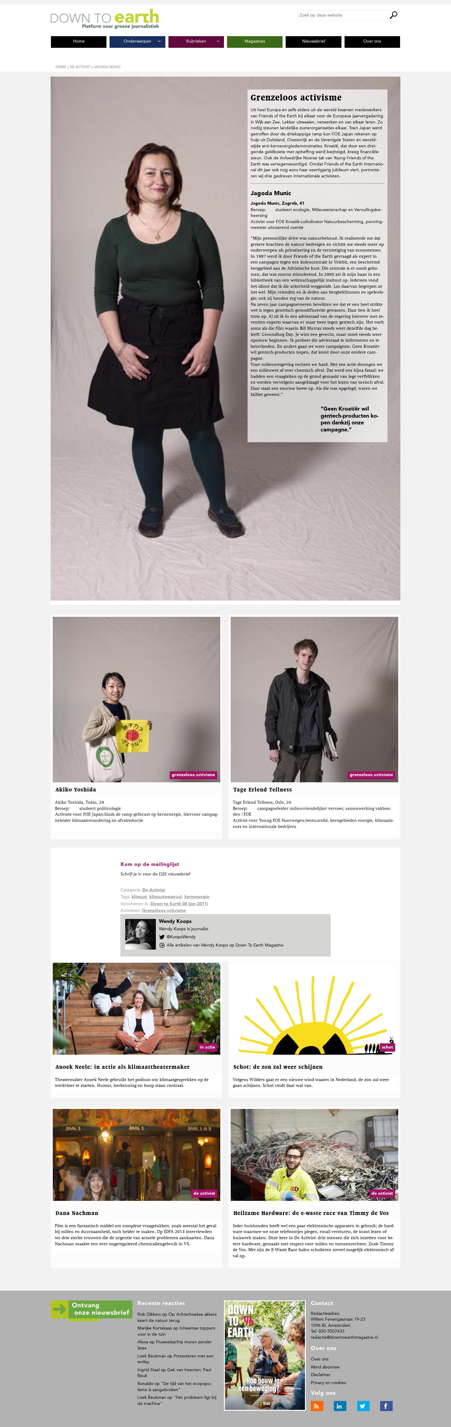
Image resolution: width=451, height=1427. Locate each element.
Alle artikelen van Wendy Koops (225, 945)
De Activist (153, 890)
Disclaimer (320, 1374)
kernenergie (196, 897)
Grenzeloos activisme (164, 911)
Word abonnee (325, 1367)
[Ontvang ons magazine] (92, 1320)
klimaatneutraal (165, 897)
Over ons (320, 1359)
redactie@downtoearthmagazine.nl (344, 1337)
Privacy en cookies (328, 1382)
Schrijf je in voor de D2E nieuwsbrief (155, 874)
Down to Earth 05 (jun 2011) (179, 904)
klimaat (139, 897)
